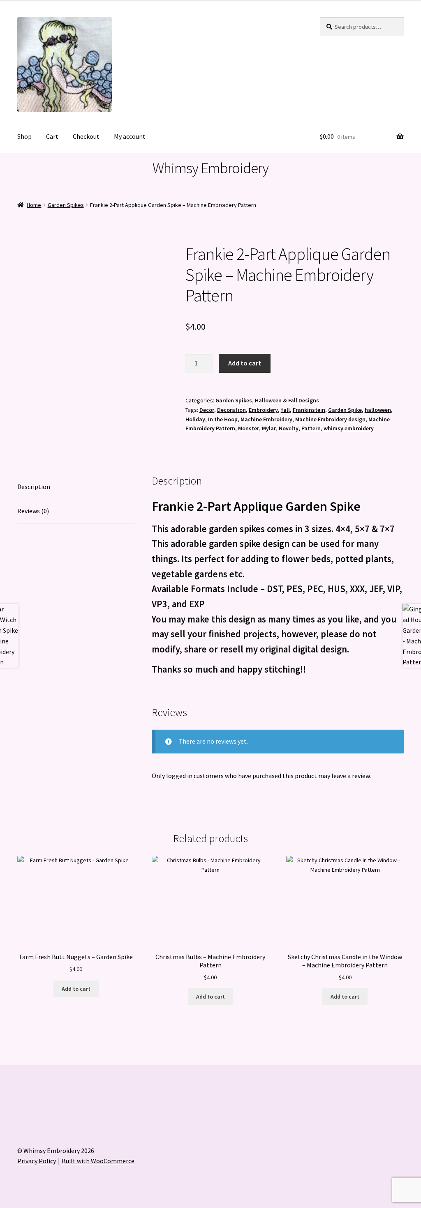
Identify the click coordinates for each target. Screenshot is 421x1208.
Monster (248, 428)
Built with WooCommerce (98, 1161)
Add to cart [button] (76, 988)
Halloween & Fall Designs (287, 400)
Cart (52, 136)
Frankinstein (309, 409)
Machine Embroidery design (330, 419)
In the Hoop (223, 419)
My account (130, 136)
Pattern (311, 428)
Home (34, 205)
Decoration (231, 409)
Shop (24, 136)
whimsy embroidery (349, 428)
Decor (206, 409)
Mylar (269, 428)
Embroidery (263, 409)
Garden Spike (345, 409)
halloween (378, 409)
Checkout (86, 136)
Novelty (288, 428)
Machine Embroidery (266, 419)
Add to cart (244, 363)
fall (285, 409)
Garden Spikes (66, 205)
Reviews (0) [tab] (33, 511)
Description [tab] (33, 486)
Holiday (195, 419)
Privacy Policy (36, 1161)
